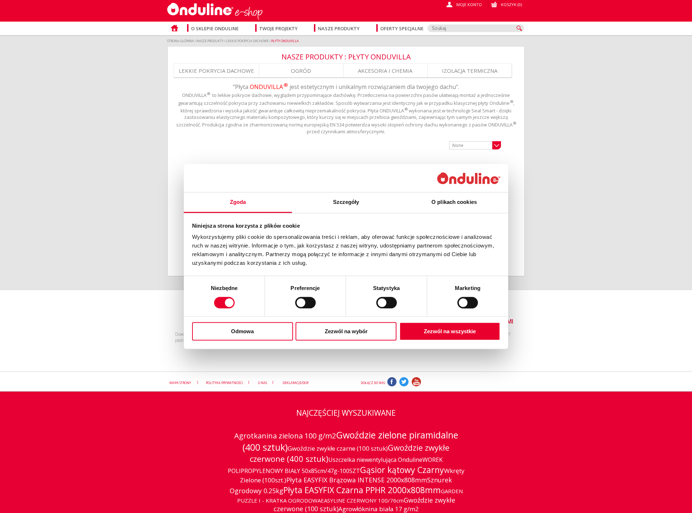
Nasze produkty (339, 28)
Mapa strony (180, 382)
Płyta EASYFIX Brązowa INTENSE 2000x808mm (356, 480)
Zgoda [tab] (238, 202)
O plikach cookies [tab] (454, 202)
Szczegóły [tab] (346, 202)
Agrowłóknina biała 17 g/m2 (378, 509)
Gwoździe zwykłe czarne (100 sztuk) (338, 448)
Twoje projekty (279, 28)
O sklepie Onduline (215, 28)
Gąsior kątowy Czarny (402, 470)
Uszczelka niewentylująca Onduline (375, 460)
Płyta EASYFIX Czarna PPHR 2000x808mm (362, 490)
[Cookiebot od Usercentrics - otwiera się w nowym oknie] (468, 178)
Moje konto (469, 4)
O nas (262, 382)
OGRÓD (301, 70)
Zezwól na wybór (346, 331)
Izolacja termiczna (469, 70)
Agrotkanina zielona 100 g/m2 (285, 436)
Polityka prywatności (224, 382)
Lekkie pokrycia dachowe (216, 70)
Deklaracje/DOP (296, 382)
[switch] (305, 302)
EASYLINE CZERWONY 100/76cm (362, 500)
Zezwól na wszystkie (450, 331)
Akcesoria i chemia (385, 70)
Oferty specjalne (401, 28)
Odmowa (242, 331)
